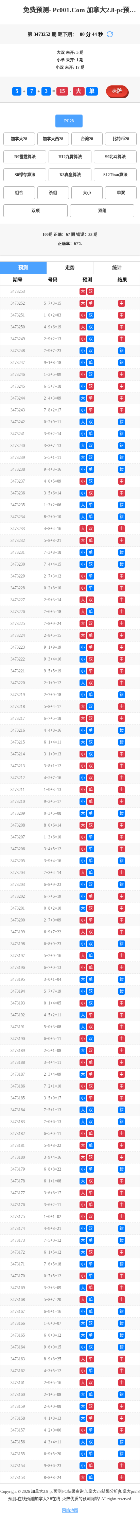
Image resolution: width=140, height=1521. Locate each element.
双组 (102, 210)
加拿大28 (19, 139)
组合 (19, 192)
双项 (36, 210)
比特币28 (121, 139)
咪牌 (116, 91)
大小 (87, 192)
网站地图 (70, 1510)
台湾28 (87, 139)
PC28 (69, 121)
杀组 (53, 192)
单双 (121, 192)
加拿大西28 (53, 139)
